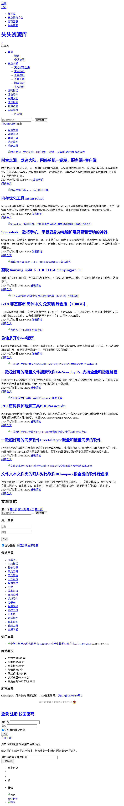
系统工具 (13, 145)
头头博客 (13, 25)
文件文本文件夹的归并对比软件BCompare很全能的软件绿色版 (54, 474)
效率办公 (13, 134)
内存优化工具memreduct (22, 198)
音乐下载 (13, 629)
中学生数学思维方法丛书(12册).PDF (71, 643)
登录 (3, 7)
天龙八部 (13, 63)
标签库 (12, 13)
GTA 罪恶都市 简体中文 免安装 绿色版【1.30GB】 (44, 304)
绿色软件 (13, 94)
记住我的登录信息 (15, 730)
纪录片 (12, 614)
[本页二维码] (11, 802)
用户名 (5, 722)
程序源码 (13, 606)
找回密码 (21, 545)
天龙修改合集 (15, 17)
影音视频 (13, 102)
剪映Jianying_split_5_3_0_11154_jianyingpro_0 (40, 270)
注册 (3, 3)
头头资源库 (14, 35)
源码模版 (13, 90)
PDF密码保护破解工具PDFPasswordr (33, 406)
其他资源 (13, 106)
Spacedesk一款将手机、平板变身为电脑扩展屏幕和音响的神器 (54, 232)
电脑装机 (13, 110)
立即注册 (33, 545)
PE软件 (18, 114)
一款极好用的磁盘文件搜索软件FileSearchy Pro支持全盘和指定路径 (59, 372)
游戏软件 (13, 141)
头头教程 (19, 86)
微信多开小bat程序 (17, 338)
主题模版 (13, 563)
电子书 (12, 602)
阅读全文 (6, 183)
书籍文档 (13, 98)
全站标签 (19, 59)
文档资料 (13, 594)
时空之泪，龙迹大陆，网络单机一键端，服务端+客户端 (49, 160)
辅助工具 (13, 138)
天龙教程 (19, 75)
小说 (10, 587)
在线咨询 (13, 798)
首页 (10, 52)
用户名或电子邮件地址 (14, 757)
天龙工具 (19, 79)
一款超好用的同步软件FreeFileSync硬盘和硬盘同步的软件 (51, 440)
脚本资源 (19, 83)
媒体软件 (13, 130)
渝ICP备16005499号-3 (70, 695)
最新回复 (13, 21)
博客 (16, 56)
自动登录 (10, 545)
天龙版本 (19, 71)
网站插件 (13, 618)
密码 (3, 726)
